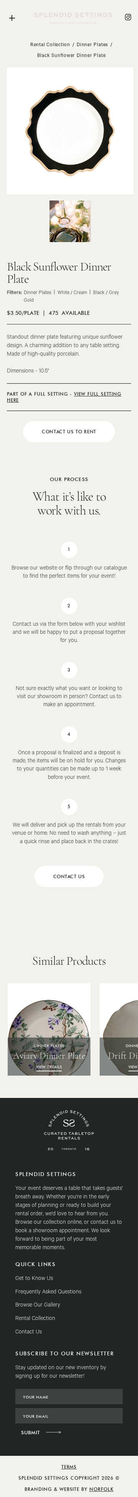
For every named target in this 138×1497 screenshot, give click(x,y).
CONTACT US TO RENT (69, 431)
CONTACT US (69, 876)
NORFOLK (101, 1489)
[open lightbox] (70, 221)
